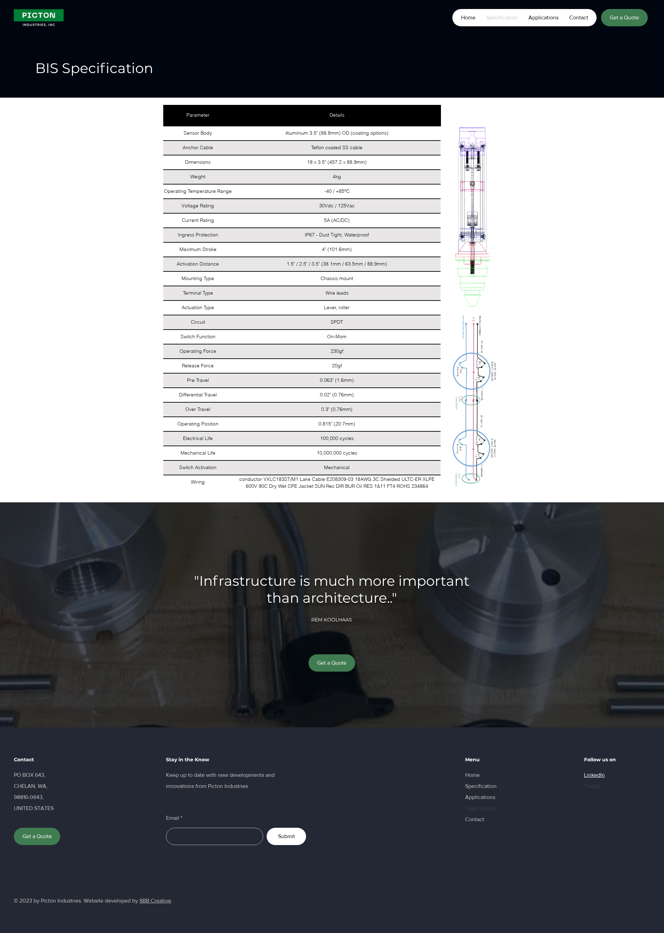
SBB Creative (155, 901)
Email (172, 818)
